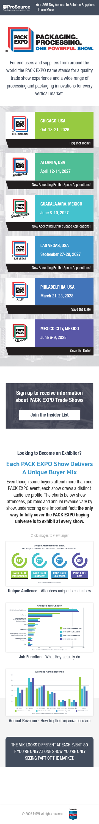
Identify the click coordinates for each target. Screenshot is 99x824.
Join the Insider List (49, 415)
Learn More (46, 10)
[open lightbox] (50, 563)
